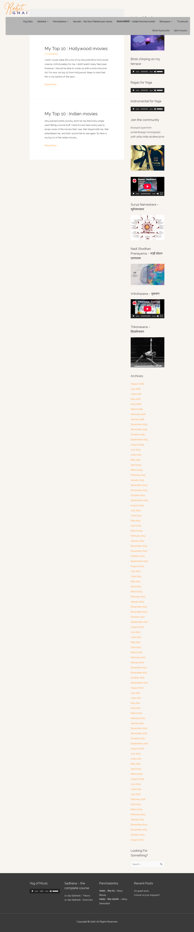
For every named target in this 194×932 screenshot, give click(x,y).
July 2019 (135, 784)
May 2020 (135, 763)
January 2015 (137, 819)
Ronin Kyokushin (161, 30)
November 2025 (139, 429)
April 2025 (136, 465)
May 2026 (135, 399)
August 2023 (137, 566)
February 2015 (138, 814)
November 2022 (139, 611)
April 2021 (136, 708)
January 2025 (137, 480)
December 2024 (139, 485)
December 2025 (139, 424)
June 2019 (136, 789)
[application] (147, 71)
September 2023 (139, 561)
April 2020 (136, 769)
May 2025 (135, 459)
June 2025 (136, 454)
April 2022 (136, 647)
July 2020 (136, 753)
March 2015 (136, 809)
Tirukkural (182, 21)
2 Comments (51, 54)
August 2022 (137, 627)
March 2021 (136, 713)
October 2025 (138, 434)
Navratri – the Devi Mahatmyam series (92, 21)
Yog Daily (28, 21)
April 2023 (136, 586)
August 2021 (137, 687)
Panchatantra (59, 21)
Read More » (51, 84)
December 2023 (139, 546)
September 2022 (139, 622)
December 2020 (139, 728)
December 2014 (139, 824)
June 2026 (136, 394)
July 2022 (135, 632)
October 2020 (138, 738)
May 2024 (135, 520)
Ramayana (165, 21)
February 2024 (138, 535)
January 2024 (137, 541)
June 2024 (136, 515)
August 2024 (137, 505)
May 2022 (135, 642)
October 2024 (138, 495)
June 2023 (136, 576)
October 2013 (137, 834)
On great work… (142, 891)
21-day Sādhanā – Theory (77, 895)
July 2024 (136, 510)
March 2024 (137, 530)
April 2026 (136, 404)
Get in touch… (181, 30)
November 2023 (139, 551)
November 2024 (139, 490)
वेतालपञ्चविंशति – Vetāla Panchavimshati (136, 21)
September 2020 (139, 743)
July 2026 (136, 389)
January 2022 (137, 662)
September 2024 (139, 500)
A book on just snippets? (147, 895)
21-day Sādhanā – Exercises (78, 899)
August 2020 (137, 748)
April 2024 (136, 525)
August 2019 (137, 779)
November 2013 (139, 829)
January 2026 (137, 419)
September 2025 (139, 439)
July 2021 (135, 693)
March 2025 (136, 470)
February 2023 (138, 596)
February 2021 (138, 718)
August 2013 (137, 839)
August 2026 (137, 383)
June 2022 (136, 637)
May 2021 (135, 703)
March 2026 (137, 409)
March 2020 (137, 774)
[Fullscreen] (161, 194)
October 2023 (138, 556)
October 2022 (138, 617)
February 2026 (138, 414)
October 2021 (137, 677)
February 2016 (138, 799)
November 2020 (139, 733)
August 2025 (137, 444)
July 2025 (135, 449)
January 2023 (137, 601)
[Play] (133, 71)
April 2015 (136, 804)
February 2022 (138, 657)
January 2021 (137, 723)
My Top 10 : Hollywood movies (76, 48)
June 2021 (136, 698)
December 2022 (139, 606)
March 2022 (136, 652)
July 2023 (135, 571)
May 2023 (135, 581)
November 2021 (139, 672)
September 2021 (139, 682)
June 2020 (136, 758)
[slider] (160, 71)
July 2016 (135, 794)
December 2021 (139, 667)
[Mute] (155, 71)
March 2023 (136, 591)
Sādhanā (41, 21)
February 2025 (138, 475)
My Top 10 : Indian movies (71, 113)
